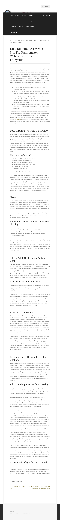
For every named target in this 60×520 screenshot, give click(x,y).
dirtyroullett (18, 119)
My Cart (21, 26)
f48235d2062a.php (15, 21)
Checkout (23, 15)
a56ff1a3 (34, 46)
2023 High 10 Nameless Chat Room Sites (20, 487)
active (17, 15)
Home (11, 15)
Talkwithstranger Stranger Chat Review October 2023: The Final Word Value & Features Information (40, 488)
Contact (31, 15)
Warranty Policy (14, 32)
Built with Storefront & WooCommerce (20, 513)
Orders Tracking (30, 26)
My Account (13, 26)
